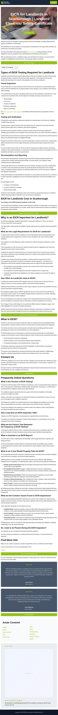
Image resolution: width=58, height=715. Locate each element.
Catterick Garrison (34, 636)
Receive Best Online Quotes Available (29, 213)
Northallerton (6, 637)
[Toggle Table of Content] (15, 67)
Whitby (4, 627)
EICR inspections (32, 51)
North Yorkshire (7, 632)
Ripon (31, 629)
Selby (31, 626)
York (4, 634)
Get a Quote (28, 32)
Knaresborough (34, 631)
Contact (54, 2)
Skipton (32, 638)
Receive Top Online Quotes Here (29, 314)
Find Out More (29, 373)
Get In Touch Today (29, 62)
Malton (4, 629)
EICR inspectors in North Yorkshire (12, 111)
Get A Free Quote (29, 614)
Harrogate (32, 634)
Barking (3, 550)
